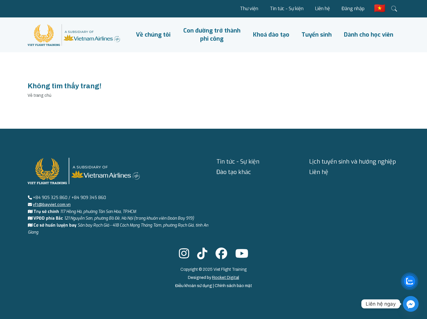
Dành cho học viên (368, 35)
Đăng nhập (353, 9)
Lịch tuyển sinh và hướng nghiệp (352, 162)
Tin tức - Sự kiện (287, 9)
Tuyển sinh (317, 35)
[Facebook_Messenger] (411, 304)
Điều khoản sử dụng (194, 286)
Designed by (213, 277)
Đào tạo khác (233, 172)
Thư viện (249, 9)
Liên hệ (322, 9)
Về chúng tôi (153, 35)
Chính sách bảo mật (233, 286)
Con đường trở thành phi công (212, 35)
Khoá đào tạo (271, 35)
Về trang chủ (39, 95)
